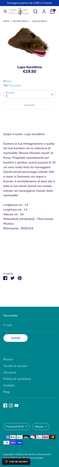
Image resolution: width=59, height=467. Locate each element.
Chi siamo (9, 372)
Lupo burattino (39, 21)
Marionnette (15, 85)
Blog (6, 392)
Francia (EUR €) (15, 426)
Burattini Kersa (20, 21)
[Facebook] (5, 405)
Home (6, 21)
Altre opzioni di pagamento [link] (29, 123)
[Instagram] (11, 405)
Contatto (9, 385)
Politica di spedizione (17, 379)
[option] (29, 42)
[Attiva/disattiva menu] (4, 11)
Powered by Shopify (33, 457)
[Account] (44, 10)
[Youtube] (16, 405)
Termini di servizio (15, 366)
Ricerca (8, 359)
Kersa (9, 80)
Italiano (39, 426)
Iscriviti (15, 338)
